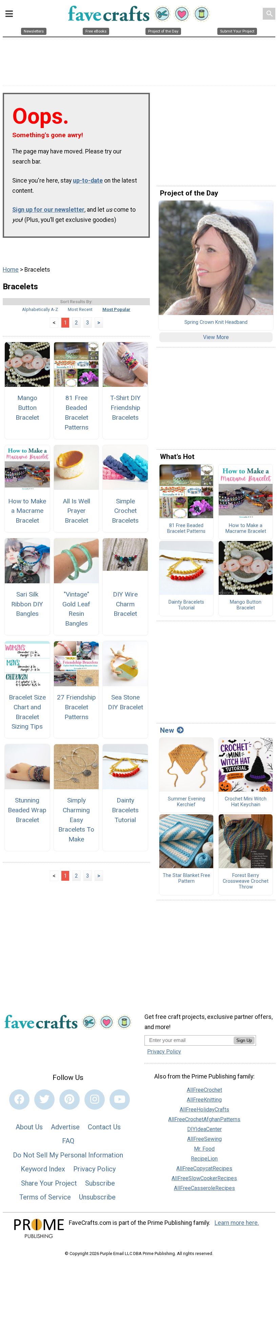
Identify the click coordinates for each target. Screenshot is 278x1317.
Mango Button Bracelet (27, 407)
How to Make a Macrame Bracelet (27, 511)
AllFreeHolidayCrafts (204, 1109)
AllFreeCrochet (204, 1090)
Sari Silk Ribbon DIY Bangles (27, 604)
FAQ (68, 1141)
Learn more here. (237, 1222)
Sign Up (244, 1040)
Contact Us (104, 1127)
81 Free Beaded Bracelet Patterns (76, 412)
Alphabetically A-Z (40, 309)
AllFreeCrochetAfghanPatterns (204, 1119)
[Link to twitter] (44, 1099)
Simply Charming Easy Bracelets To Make (76, 819)
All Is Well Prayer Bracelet (76, 511)
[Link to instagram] (94, 1099)
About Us (29, 1127)
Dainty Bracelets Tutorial (125, 810)
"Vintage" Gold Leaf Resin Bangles (76, 608)
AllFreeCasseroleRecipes (204, 1188)
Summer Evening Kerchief (186, 802)
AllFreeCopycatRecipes (204, 1168)
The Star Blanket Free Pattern (186, 878)
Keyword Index (43, 1169)
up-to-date (88, 180)
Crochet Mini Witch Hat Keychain (245, 802)
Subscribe (100, 1183)
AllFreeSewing (204, 1139)
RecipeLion (204, 1158)
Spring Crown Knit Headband (215, 322)
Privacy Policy (94, 1169)
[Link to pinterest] (69, 1099)
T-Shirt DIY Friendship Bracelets (125, 407)
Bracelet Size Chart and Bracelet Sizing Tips (27, 711)
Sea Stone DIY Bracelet (125, 702)
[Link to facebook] (19, 1099)
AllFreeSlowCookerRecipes (204, 1178)
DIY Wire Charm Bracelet (125, 604)
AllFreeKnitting (204, 1099)
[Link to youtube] (120, 1099)
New (167, 730)
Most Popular (116, 309)
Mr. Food (204, 1149)
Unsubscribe (97, 1197)
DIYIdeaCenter (204, 1129)
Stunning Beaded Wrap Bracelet (27, 810)
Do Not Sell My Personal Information (68, 1155)
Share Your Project (49, 1183)
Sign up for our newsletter (48, 209)
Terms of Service (45, 1197)
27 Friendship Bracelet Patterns (76, 707)
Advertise (65, 1127)
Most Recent (80, 309)
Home (11, 269)
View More (216, 337)
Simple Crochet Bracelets (125, 511)
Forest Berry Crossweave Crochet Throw (246, 881)
